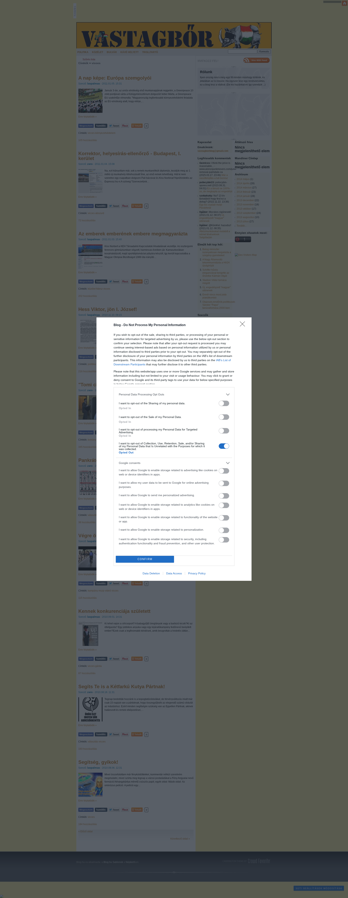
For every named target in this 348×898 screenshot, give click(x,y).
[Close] (244, 325)
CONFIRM (145, 559)
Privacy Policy (197, 573)
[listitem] (174, 394)
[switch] (224, 403)
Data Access (174, 573)
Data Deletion (151, 573)
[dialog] (174, 449)
